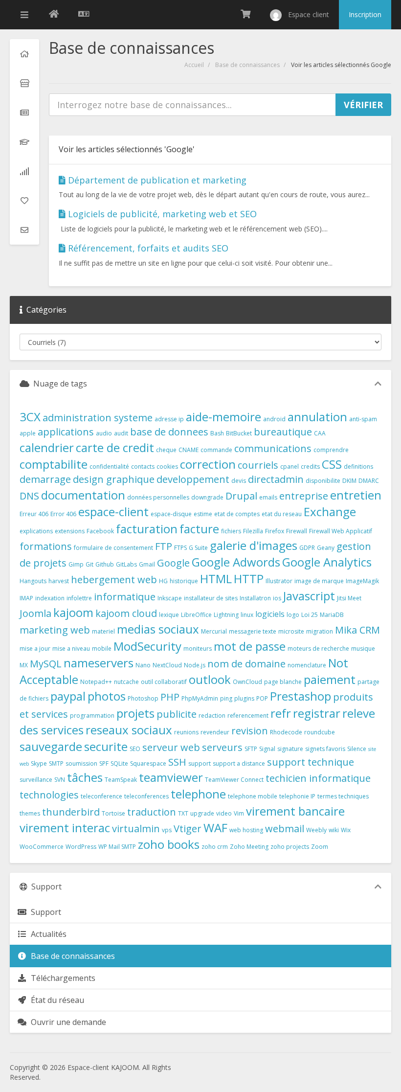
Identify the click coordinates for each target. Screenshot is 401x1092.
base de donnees (169, 431)
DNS (29, 495)
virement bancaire (295, 811)
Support (44, 912)
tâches (85, 777)
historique (184, 581)
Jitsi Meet (349, 598)
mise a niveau (71, 648)
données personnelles (158, 497)
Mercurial (214, 631)
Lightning (226, 615)
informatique (125, 596)
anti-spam (363, 419)
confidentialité (109, 466)
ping (226, 698)
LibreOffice (196, 615)
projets (135, 713)
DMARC (368, 481)
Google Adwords (236, 562)
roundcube (319, 732)
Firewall (296, 531)
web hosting (246, 830)
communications (273, 448)
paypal (68, 696)
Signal (267, 749)
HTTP (249, 578)
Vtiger (187, 828)
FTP (163, 546)
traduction (151, 812)
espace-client (113, 511)
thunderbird (71, 812)
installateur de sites (211, 598)
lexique (169, 615)
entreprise (303, 495)
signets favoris (325, 749)
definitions (358, 466)
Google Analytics (327, 562)
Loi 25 (309, 615)
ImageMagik (362, 581)
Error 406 (63, 514)
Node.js (194, 665)
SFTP (251, 749)
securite (106, 746)
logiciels (270, 614)
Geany (325, 548)
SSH (177, 762)
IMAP (26, 598)
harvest (58, 581)
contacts (143, 466)
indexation (50, 598)
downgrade (207, 497)
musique (363, 648)
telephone (198, 794)
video (224, 813)
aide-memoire (223, 417)
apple (28, 433)
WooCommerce (42, 846)
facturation (147, 529)
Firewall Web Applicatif (340, 531)
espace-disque (171, 514)
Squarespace (148, 763)
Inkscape (169, 598)
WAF (215, 827)
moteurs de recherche (318, 648)
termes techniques (343, 796)
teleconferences (146, 796)
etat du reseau (282, 514)
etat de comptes (237, 514)
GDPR (307, 548)
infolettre (79, 598)
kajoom (73, 612)
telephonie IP (297, 796)
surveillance (36, 779)
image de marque (319, 581)
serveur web (171, 747)
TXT (183, 813)
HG (163, 581)
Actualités (47, 934)
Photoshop (143, 698)
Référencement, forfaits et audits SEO (147, 248)
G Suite (198, 548)
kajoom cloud (126, 613)
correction (208, 464)
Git (89, 564)
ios (277, 598)
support (199, 763)
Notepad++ (96, 682)
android (274, 419)
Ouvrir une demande (66, 1022)
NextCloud (167, 665)
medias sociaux (158, 629)
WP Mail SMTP (117, 846)
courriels (258, 465)
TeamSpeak (121, 779)
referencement (247, 715)
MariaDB (332, 615)
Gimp (76, 564)
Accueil (194, 65)
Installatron (255, 598)
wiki (334, 830)
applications (66, 431)
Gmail (147, 564)
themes (30, 813)
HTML (216, 578)
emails (268, 497)
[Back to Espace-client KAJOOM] (53, 14)
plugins (244, 698)
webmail (284, 828)
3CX (30, 417)
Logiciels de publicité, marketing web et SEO (161, 214)
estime (203, 514)
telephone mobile (252, 796)
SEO (135, 749)
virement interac (65, 827)
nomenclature (307, 665)
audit (121, 433)
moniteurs (197, 648)
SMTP (56, 763)
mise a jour (35, 648)
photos (107, 696)
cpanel (289, 466)
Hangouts (33, 581)
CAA (320, 433)
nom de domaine (246, 663)
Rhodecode (286, 732)
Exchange (330, 511)
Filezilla (253, 531)
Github (104, 564)
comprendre (331, 450)
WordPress (81, 846)
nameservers (99, 663)
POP (262, 698)
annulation (317, 417)
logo (293, 615)
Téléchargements (61, 978)
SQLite (119, 763)
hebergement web (114, 579)
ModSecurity (147, 646)
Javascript (309, 596)
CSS (332, 464)
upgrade (202, 813)
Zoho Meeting (249, 846)
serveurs (222, 747)
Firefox (274, 531)
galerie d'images (253, 545)
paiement (330, 679)
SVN (59, 779)
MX (24, 665)
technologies (49, 794)
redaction (212, 715)
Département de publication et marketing (156, 180)
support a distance (239, 763)
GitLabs (126, 564)
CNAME (188, 450)
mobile (101, 648)
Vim (239, 813)
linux (247, 615)
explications (36, 531)
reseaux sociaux (129, 730)
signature (290, 749)
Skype (39, 763)
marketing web (55, 630)
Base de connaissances (247, 65)
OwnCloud (247, 682)
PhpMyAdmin (199, 698)
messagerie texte (252, 631)
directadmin (276, 479)
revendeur (214, 732)
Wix (346, 830)
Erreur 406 (34, 514)
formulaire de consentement (113, 548)
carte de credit (115, 447)
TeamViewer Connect (234, 779)
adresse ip (169, 419)
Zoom (319, 846)
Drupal (241, 495)
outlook (210, 679)
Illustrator (279, 581)
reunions (186, 732)
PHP (169, 697)
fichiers (231, 531)
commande (216, 450)
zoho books (169, 844)
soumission (81, 763)
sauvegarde (51, 746)
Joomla (35, 613)
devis (238, 481)
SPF (104, 763)
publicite (176, 714)
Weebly (316, 830)
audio (104, 433)
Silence (356, 749)
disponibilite (323, 481)
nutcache (126, 682)
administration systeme (98, 417)
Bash (217, 433)
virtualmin (136, 828)
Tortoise (113, 813)
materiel (103, 631)
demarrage (45, 479)
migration (319, 631)
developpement (192, 479)
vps (167, 830)
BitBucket (239, 433)
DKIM (349, 481)
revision (249, 730)
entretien (355, 495)
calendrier (47, 447)
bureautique (283, 431)
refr (280, 713)
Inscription (365, 14)
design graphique (114, 479)
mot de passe (250, 646)
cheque (166, 450)
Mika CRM (357, 630)
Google (173, 562)
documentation (83, 495)
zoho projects (289, 846)
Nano (143, 665)
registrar (316, 713)
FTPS (180, 548)
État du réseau (55, 1000)
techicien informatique (318, 778)
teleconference (101, 796)
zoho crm (214, 846)
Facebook (100, 531)
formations (46, 546)
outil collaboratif (164, 682)
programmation (92, 715)
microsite (291, 631)
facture (199, 529)
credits (310, 466)
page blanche (283, 682)
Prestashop (300, 696)
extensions (70, 531)
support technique (310, 762)
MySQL (46, 663)
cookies (167, 466)
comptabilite (54, 464)
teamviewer (171, 777)
